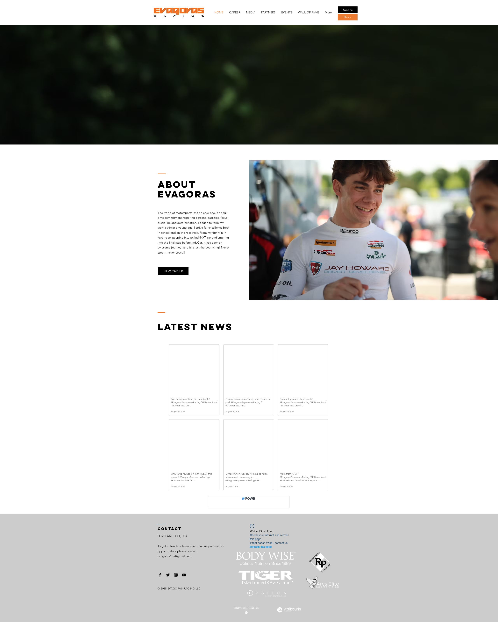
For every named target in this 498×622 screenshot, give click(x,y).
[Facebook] (160, 577)
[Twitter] (168, 577)
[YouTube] (183, 577)
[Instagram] (176, 577)
